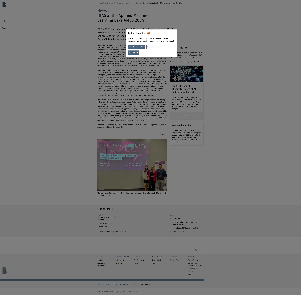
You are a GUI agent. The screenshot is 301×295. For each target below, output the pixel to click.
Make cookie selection (155, 47)
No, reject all (133, 53)
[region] (151, 43)
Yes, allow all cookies (136, 47)
